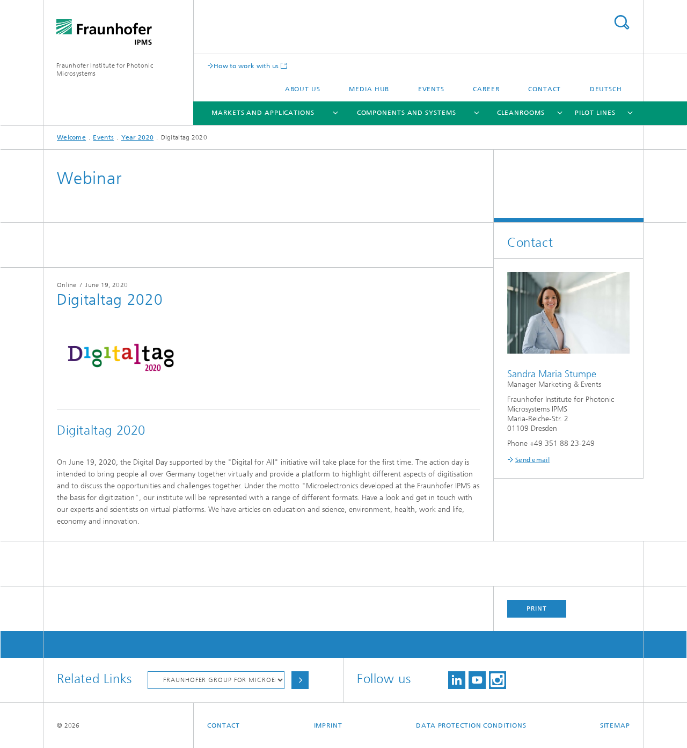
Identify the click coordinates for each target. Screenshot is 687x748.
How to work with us (246, 65)
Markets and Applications (263, 112)
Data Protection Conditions (471, 725)
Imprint (328, 725)
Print (537, 608)
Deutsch (606, 89)
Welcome (71, 137)
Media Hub (369, 89)
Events (431, 89)
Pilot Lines (595, 112)
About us (302, 89)
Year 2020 (137, 137)
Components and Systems (406, 112)
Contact (544, 89)
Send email (532, 460)
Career (486, 89)
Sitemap (615, 725)
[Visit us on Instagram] (497, 680)
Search (621, 22)
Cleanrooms (521, 112)
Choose (300, 680)
